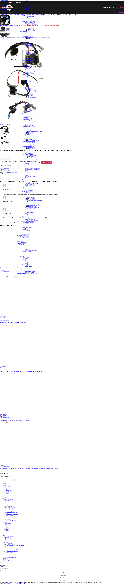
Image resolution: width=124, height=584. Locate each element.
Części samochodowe (24, 31)
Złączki (26, 112)
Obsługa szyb (27, 52)
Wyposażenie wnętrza (26, 39)
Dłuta (26, 162)
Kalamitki (27, 101)
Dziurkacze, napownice (32, 17)
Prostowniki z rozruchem (30, 115)
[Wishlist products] (116, 7)
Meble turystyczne (26, 264)
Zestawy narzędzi (28, 98)
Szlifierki (24, 179)
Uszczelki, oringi (28, 110)
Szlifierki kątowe (28, 182)
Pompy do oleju (28, 130)
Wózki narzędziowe (29, 190)
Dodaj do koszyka (46, 162)
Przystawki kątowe (28, 170)
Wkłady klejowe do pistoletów (31, 176)
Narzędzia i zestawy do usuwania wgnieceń (34, 50)
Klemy (28, 38)
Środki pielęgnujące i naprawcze (31, 250)
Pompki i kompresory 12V (30, 219)
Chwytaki (27, 77)
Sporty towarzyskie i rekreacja (26, 252)
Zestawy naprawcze (29, 125)
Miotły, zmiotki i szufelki (30, 271)
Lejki (26, 228)
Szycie (23, 15)
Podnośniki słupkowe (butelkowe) (34, 205)
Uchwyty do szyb (31, 54)
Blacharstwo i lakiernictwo (27, 43)
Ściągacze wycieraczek (32, 53)
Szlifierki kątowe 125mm (32, 183)
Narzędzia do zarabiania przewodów (32, 143)
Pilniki (26, 83)
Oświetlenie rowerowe (21, 242)
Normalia (24, 99)
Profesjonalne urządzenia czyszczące (29, 5)
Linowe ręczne (28, 194)
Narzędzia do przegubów (30, 147)
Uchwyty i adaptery (31, 76)
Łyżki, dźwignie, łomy (29, 81)
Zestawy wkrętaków (31, 97)
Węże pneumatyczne (29, 72)
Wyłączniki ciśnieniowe (29, 73)
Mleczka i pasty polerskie (30, 22)
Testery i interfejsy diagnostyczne (31, 64)
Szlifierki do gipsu (28, 181)
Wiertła (26, 175)
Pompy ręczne (30, 132)
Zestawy (26, 177)
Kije (25, 255)
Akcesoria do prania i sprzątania (28, 270)
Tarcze (26, 174)
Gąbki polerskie (30, 28)
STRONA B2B (121, 12)
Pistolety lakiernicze (29, 57)
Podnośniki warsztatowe (30, 199)
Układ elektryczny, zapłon (27, 36)
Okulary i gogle (30, 2)
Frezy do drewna (30, 157)
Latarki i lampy (25, 262)
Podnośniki (27, 249)
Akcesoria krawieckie (29, 16)
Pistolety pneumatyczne (29, 69)
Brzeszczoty (27, 161)
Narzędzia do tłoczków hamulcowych (32, 142)
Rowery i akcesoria (23, 245)
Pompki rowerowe (21, 243)
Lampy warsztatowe (31, 198)
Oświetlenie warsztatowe (30, 197)
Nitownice (27, 51)
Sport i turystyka (20, 244)
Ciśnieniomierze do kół (29, 120)
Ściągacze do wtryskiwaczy (30, 138)
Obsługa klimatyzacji (26, 117)
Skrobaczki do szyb (26, 234)
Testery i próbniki (28, 139)
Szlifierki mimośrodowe (29, 184)
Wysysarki (27, 135)
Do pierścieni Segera (31, 90)
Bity (25, 160)
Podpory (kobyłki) (31, 212)
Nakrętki (26, 103)
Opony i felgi (22, 215)
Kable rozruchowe (28, 231)
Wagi (26, 8)
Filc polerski (29, 45)
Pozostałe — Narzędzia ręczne (31, 84)
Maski (28, 1)
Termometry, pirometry (29, 62)
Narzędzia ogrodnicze (9, 11)
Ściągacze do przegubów (32, 148)
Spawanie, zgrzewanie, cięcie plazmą (32, 207)
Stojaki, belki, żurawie (29, 209)
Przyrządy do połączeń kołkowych (32, 169)
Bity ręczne (27, 75)
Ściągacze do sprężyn (29, 153)
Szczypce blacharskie (29, 59)
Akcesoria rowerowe (26, 246)
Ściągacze (27, 87)
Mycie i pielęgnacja (26, 25)
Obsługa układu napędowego (28, 146)
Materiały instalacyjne (29, 37)
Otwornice (27, 165)
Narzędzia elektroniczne (22, 235)
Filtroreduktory (28, 67)
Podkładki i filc (28, 248)
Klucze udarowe (25, 65)
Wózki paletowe (28, 9)
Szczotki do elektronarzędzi (30, 172)
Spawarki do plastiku (31, 208)
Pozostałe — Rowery (26, 251)
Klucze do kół (27, 121)
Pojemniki (27, 189)
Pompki (26, 258)
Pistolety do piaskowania (30, 55)
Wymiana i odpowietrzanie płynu (31, 145)
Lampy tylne (29, 35)
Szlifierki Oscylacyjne (29, 185)
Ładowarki (27, 163)
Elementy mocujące (29, 40)
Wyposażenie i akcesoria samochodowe (28, 221)
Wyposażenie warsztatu (27, 191)
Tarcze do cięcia (20, 274)
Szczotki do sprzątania (29, 272)
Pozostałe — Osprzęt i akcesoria (31, 220)
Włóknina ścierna (30, 47)
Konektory (27, 102)
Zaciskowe (29, 93)
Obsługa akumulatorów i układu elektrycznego (31, 113)
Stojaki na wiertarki (29, 171)
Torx (28, 96)
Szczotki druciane (28, 88)
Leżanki (26, 193)
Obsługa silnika (25, 137)
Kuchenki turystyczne (26, 260)
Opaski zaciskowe (28, 105)
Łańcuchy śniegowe (29, 218)
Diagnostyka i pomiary (26, 60)
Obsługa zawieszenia (26, 149)
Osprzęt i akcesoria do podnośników (34, 200)
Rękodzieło (22, 14)
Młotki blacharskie (28, 49)
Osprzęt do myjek (28, 164)
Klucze (26, 80)
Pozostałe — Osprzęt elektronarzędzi (32, 168)
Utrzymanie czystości (24, 268)
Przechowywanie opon (29, 123)
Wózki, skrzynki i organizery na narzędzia (30, 187)
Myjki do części (28, 196)
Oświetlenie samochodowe (27, 32)
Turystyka (22, 256)
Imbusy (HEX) (30, 95)
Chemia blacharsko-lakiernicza (28, 21)
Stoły (26, 213)
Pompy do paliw (28, 133)
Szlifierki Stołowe (28, 186)
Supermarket (19, 267)
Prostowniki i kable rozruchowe (28, 230)
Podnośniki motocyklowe (32, 201)
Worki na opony (28, 124)
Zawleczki (27, 111)
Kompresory (27, 68)
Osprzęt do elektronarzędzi (27, 154)
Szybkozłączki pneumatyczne (31, 71)
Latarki (26, 263)
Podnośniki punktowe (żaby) (33, 204)
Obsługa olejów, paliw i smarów (28, 126)
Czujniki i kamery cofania (27, 222)
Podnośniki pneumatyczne (32, 202)
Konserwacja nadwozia (32, 24)
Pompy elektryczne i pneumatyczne (34, 131)
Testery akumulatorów (29, 116)
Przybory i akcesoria (29, 27)
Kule (26, 226)
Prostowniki (27, 233)
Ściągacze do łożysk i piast (30, 152)
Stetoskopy (27, 61)
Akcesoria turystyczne (26, 257)
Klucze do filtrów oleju (29, 127)
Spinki (26, 109)
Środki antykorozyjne (29, 23)
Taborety (26, 214)
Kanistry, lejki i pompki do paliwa (29, 227)
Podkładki (27, 108)
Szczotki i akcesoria (31, 30)
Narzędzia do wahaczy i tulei (31, 150)
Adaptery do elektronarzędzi (30, 155)
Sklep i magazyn (25, 7)
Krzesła (26, 265)
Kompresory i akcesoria (27, 66)
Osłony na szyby (25, 229)
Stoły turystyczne (28, 266)
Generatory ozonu (28, 118)
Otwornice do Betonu (31, 167)
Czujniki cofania (28, 223)
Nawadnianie (7, 13)
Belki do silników (31, 211)
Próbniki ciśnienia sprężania (33, 140)
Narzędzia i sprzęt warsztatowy (26, 42)
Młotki (26, 82)
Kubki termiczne (25, 259)
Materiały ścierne (28, 44)
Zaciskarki (22, 240)
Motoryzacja (19, 18)
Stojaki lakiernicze (28, 58)
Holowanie (24, 224)
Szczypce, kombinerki (29, 89)
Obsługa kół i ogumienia (27, 119)
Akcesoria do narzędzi (24, 236)
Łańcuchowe (27, 192)
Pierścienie (27, 106)
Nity (26, 104)
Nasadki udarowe (20, 241)
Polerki (23, 178)
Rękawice (27, 3)
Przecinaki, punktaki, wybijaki (31, 86)
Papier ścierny (30, 46)
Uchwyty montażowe (26, 237)
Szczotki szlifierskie (21, 273)
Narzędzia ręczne (25, 74)
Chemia (21, 20)
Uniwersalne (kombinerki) (32, 91)
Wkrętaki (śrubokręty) (29, 94)
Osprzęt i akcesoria (26, 216)
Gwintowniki (27, 79)
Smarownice (27, 134)
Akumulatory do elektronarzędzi (31, 159)
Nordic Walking (25, 253)
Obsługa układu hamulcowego (28, 141)
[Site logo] (6, 11)
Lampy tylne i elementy (29, 33)
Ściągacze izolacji (23, 238)
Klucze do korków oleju (30, 128)
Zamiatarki (27, 6)
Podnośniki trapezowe (31, 206)
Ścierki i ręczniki (30, 29)
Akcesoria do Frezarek (29, 156)
